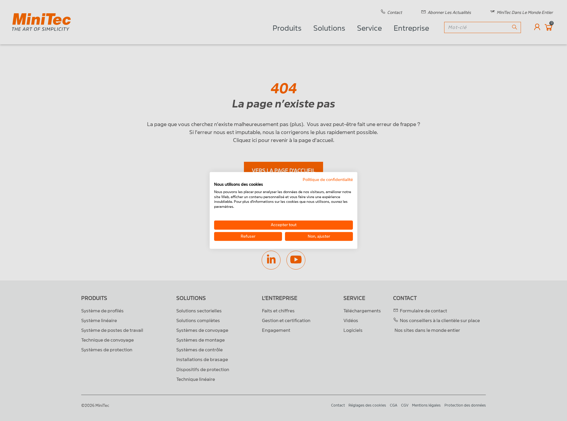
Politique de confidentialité (328, 179)
